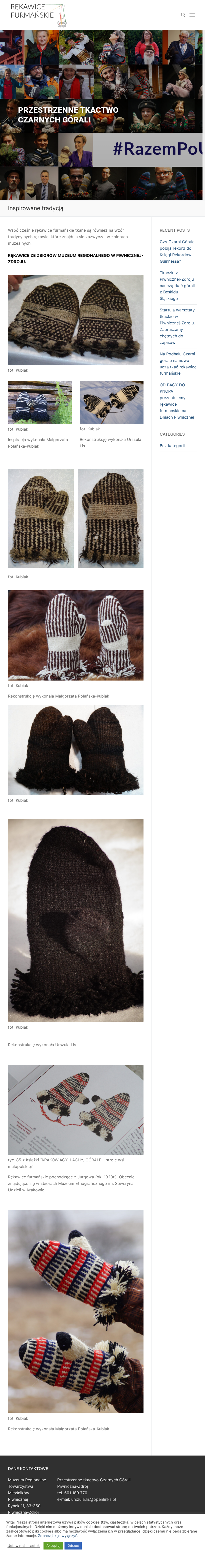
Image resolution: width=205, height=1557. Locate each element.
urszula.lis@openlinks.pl (93, 1499)
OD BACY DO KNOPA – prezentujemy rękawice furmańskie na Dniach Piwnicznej (177, 401)
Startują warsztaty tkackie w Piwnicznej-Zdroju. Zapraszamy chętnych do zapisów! (177, 326)
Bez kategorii (172, 445)
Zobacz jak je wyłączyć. (58, 1536)
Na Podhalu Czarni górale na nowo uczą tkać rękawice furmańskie (178, 363)
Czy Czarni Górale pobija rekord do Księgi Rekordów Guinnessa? (177, 251)
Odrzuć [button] (73, 1546)
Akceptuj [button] (53, 1546)
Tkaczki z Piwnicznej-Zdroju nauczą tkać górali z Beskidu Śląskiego (177, 285)
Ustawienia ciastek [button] (24, 1546)
